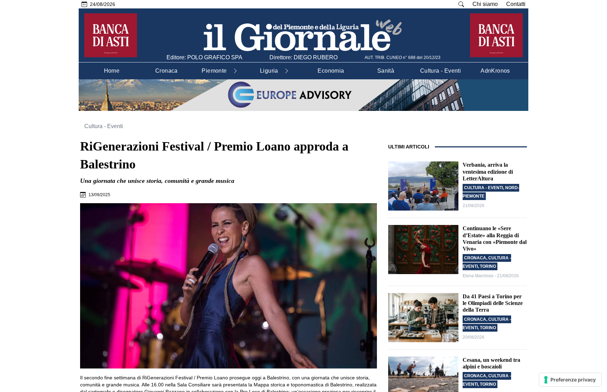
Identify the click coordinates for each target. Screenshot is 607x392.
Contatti (516, 4)
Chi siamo (485, 4)
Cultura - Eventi (103, 126)
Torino (488, 266)
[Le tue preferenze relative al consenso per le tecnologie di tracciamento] (570, 379)
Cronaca (475, 257)
